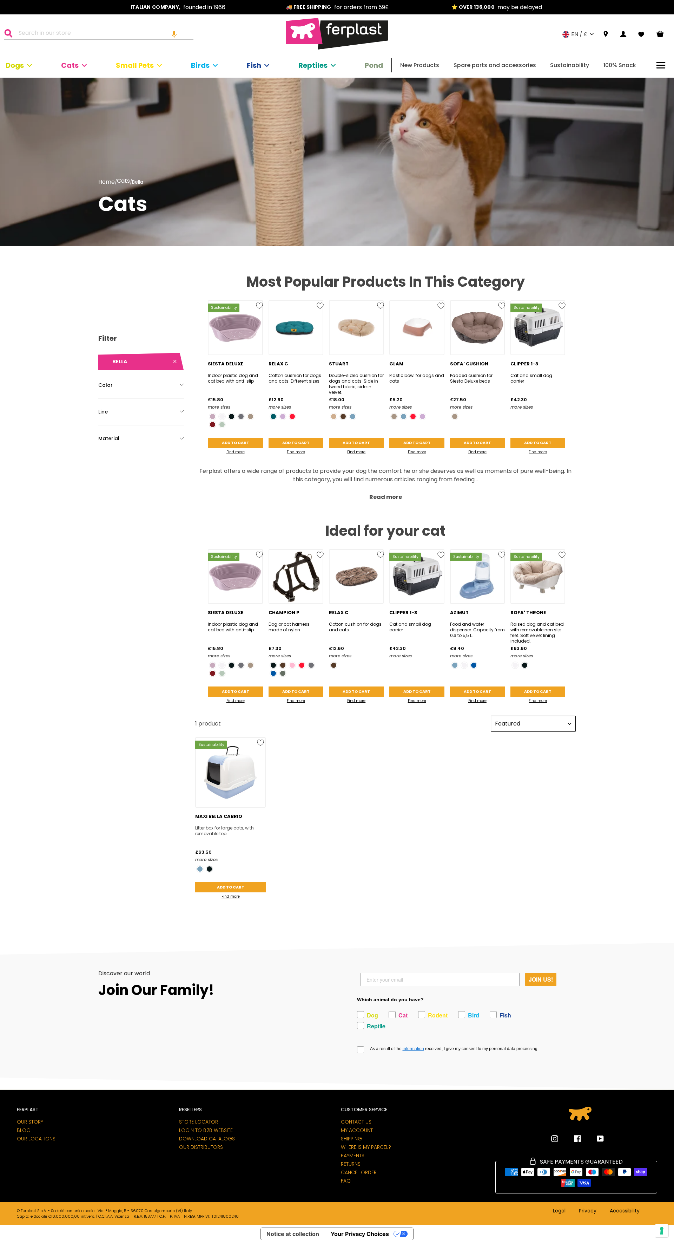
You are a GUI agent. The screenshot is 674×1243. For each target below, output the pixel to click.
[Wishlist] (641, 34)
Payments (352, 1155)
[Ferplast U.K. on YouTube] (595, 1138)
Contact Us (356, 1121)
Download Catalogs (207, 1138)
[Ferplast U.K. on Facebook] (572, 1138)
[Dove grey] (250, 416)
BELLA (119, 361)
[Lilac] (282, 416)
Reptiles (313, 65)
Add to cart (235, 442)
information (413, 1048)
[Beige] (333, 416)
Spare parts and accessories (495, 65)
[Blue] (273, 673)
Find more (235, 452)
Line (103, 411)
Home (106, 182)
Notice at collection (292, 1233)
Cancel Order (359, 1172)
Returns (351, 1164)
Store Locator (198, 1121)
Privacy (587, 1211)
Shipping (351, 1138)
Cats (70, 65)
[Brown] (343, 416)
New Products (419, 65)
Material (108, 438)
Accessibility (625, 1211)
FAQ (346, 1180)
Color (105, 385)
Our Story (30, 1121)
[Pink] (292, 665)
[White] (222, 416)
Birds (200, 65)
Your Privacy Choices (360, 1233)
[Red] (292, 416)
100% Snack (619, 65)
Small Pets (135, 65)
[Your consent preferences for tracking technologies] (661, 1230)
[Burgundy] (212, 424)
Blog (24, 1130)
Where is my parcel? (366, 1147)
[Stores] (605, 34)
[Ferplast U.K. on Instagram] (554, 1138)
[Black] (231, 416)
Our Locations (36, 1138)
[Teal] (273, 416)
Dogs (15, 65)
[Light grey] (222, 424)
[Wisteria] (212, 416)
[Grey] (241, 416)
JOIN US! (541, 979)
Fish (254, 65)
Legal (559, 1211)
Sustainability (569, 65)
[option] (178, 7)
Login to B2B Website (206, 1130)
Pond (374, 65)
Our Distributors (201, 1147)
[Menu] (660, 65)
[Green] (282, 673)
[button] (174, 34)
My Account (357, 1130)
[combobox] (103, 34)
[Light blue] (352, 416)
